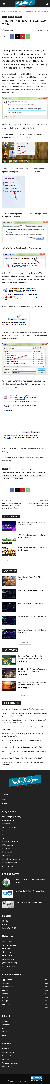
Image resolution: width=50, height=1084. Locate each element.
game (29, 472)
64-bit (11, 469)
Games (21, 11)
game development (39, 472)
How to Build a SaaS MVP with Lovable (32, 617)
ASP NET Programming (11, 841)
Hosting (5, 1021)
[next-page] (7, 560)
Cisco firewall (7, 948)
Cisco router (7, 952)
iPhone (5, 803)
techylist (5, 709)
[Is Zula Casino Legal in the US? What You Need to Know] (9, 551)
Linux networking (8, 966)
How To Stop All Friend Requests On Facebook (25, 758)
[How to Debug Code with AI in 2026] (9, 594)
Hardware (6, 824)
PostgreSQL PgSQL (9, 928)
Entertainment (12, 11)
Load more (24, 643)
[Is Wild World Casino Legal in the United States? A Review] (9, 539)
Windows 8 (6, 1059)
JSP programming (8, 845)
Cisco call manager (9, 945)
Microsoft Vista (8, 1052)
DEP (23, 472)
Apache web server (9, 838)
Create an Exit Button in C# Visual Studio (30, 891)
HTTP (4, 834)
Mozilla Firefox (7, 1032)
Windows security (8, 1066)
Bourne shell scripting (10, 863)
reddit (4, 1035)
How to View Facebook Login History (30, 747)
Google (5, 1028)
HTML (4, 831)
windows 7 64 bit (17, 478)
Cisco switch (7, 955)
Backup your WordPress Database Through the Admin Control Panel (11, 505)
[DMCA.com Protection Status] (36, 1081)
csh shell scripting (8, 866)
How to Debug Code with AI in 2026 (30, 590)
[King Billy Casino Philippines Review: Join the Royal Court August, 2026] (9, 673)
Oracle (4, 924)
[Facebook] (12, 36)
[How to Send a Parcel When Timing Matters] (9, 581)
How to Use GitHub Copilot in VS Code (31, 604)
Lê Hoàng (10, 30)
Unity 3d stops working (38, 475)
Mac (4, 800)
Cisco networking (8, 959)
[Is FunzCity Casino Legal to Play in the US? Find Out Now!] (9, 526)
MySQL (5, 921)
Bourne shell (7, 852)
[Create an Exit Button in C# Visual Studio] (7, 894)
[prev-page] (3, 560)
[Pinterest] (22, 36)
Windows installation (10, 1063)
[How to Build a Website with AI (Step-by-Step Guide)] (9, 634)
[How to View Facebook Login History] (8, 904)
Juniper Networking (9, 962)
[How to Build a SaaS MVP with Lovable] (9, 620)
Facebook (6, 1025)
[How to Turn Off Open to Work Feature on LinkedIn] (6, 882)
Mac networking (8, 941)
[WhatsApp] (28, 36)
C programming (8, 820)
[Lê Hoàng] (3, 30)
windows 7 (6, 478)
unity (26, 475)
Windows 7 (18, 16)
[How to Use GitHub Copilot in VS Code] (9, 607)
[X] (17, 36)
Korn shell (6, 855)
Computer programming (11, 816)
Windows (11, 16)
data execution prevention (11, 472)
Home (4, 11)
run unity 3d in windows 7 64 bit (13, 475)
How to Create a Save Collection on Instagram (27, 709)
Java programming (9, 827)
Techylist (5, 713)
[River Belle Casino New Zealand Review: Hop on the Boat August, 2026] (9, 686)
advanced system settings (23, 469)
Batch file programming (11, 859)
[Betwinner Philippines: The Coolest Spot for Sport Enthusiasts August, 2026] (9, 660)
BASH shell (6, 848)
